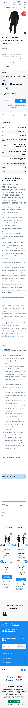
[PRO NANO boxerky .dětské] (7, 540)
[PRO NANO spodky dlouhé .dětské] (21, 540)
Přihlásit (21, 646)
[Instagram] (25, 670)
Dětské (19, 7)
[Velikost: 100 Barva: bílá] (8, 545)
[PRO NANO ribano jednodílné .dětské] (5, 614)
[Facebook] (22, 670)
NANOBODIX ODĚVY (10, 7)
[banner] (7, 3)
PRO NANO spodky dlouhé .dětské (21, 552)
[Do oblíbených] (4, 581)
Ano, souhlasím (14, 701)
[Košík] (19, 3)
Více (11, 63)
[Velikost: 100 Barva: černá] (4, 545)
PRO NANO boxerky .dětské (7, 552)
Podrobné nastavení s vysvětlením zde (14, 704)
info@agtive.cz (11, 631)
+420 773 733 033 (12, 625)
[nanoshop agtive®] (2, 7)
